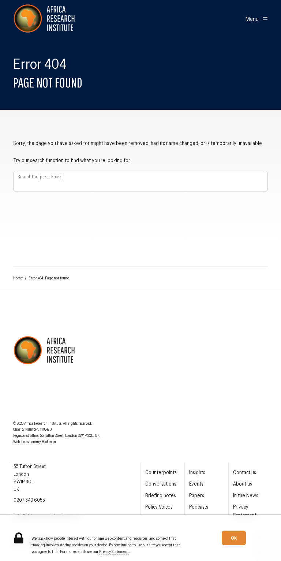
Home (18, 277)
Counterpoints (160, 472)
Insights (197, 472)
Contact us (244, 472)
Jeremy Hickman (43, 441)
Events (196, 483)
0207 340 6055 (29, 500)
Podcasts (198, 507)
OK (234, 538)
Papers (196, 495)
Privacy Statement (114, 551)
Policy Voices (158, 507)
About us (242, 483)
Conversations (160, 483)
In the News (245, 495)
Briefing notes (160, 495)
